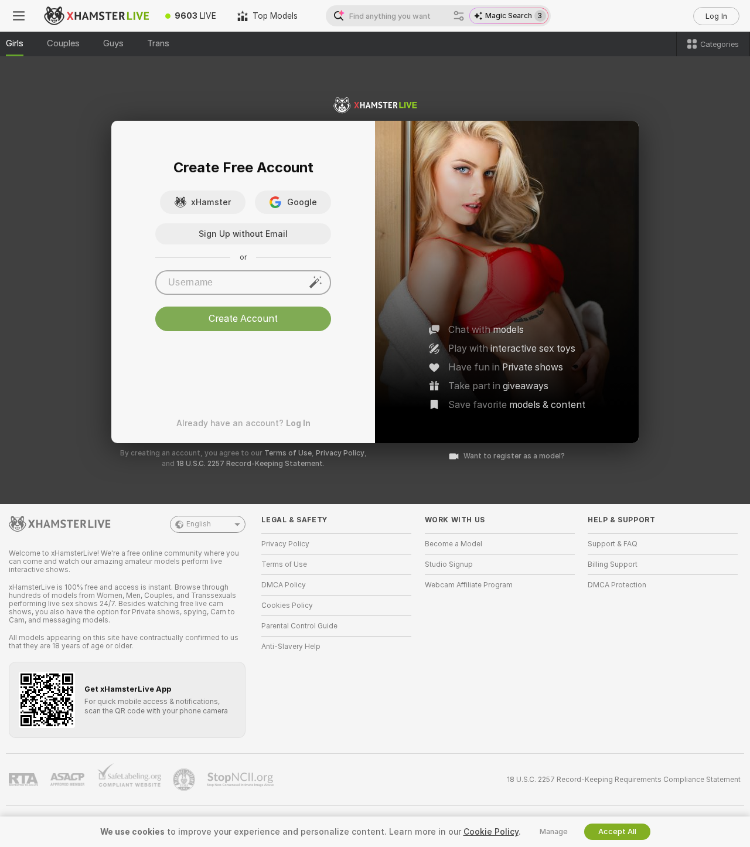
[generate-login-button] (315, 282)
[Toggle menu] (19, 16)
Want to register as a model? (514, 456)
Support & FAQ (613, 544)
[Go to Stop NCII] (241, 780)
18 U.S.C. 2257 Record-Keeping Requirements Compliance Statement (624, 779)
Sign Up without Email (243, 234)
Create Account (243, 318)
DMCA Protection (617, 585)
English (198, 524)
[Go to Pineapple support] (185, 779)
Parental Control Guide (299, 626)
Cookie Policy (491, 831)
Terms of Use (288, 453)
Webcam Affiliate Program (469, 585)
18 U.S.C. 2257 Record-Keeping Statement (249, 464)
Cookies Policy (287, 605)
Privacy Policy (340, 453)
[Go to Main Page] (96, 16)
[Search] (459, 16)
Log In (716, 16)
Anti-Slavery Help (291, 646)
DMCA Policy (283, 585)
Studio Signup (449, 564)
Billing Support (613, 564)
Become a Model (453, 544)
